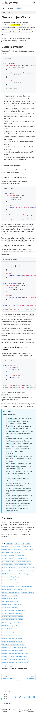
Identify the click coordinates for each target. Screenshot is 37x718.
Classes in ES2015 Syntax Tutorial (12, 638)
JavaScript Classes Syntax (9, 598)
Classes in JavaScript (8, 555)
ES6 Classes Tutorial (8, 561)
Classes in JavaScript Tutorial (22, 564)
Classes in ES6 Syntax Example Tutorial (14, 656)
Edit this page (8, 666)
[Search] (34, 2)
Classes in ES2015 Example (10, 583)
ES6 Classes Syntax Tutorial (10, 623)
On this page (7, 13)
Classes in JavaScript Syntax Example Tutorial (16, 653)
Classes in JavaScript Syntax (10, 592)
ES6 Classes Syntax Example (10, 601)
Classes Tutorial (7, 564)
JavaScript (10, 543)
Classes (17, 543)
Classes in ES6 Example (9, 580)
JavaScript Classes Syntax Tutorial (12, 641)
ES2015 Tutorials (7, 549)
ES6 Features (6, 546)
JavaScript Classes (20, 558)
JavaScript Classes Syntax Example (12, 620)
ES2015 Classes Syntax (9, 589)
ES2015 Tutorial (28, 549)
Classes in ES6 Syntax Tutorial (11, 635)
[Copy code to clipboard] (33, 63)
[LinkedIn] (24, 697)
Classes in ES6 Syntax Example (11, 613)
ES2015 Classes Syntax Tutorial (11, 626)
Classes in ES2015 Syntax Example (12, 616)
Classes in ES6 (21, 555)
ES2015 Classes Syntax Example (11, 604)
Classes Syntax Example (9, 607)
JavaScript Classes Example (10, 586)
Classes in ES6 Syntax (27, 592)
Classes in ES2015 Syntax (9, 595)
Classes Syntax (22, 589)
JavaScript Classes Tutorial (10, 571)
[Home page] (3, 8)
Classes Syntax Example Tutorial (12, 650)
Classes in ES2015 (7, 558)
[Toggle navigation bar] (2, 2)
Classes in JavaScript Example (11, 577)
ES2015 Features (17, 546)
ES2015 (28, 543)
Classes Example (24, 574)
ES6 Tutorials (28, 546)
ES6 (22, 543)
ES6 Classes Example (26, 571)
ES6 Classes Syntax (26, 586)
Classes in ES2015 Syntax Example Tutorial (15, 659)
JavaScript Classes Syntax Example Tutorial (15, 662)
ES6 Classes (5, 552)
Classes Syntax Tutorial (9, 629)
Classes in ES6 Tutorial (9, 568)
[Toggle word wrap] (30, 63)
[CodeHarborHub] (34, 697)
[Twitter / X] (20, 697)
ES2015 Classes (16, 552)
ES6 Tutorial (18, 549)
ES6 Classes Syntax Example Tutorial (13, 644)
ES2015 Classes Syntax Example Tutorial (14, 647)
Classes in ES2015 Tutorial (26, 568)
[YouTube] (29, 697)
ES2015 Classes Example (9, 574)
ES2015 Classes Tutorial (23, 561)
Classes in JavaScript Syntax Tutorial (13, 632)
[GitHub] (15, 697)
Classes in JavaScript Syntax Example (13, 610)
